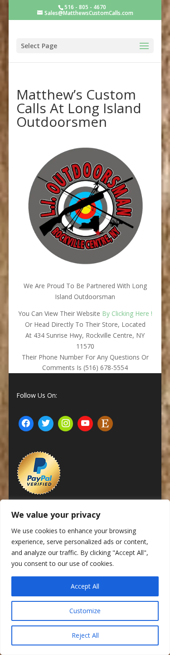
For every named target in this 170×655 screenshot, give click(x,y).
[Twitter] (46, 424)
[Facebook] (26, 424)
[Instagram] (66, 424)
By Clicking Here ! (127, 313)
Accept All (85, 586)
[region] (85, 577)
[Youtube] (85, 424)
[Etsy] (105, 424)
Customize (85, 610)
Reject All (85, 635)
